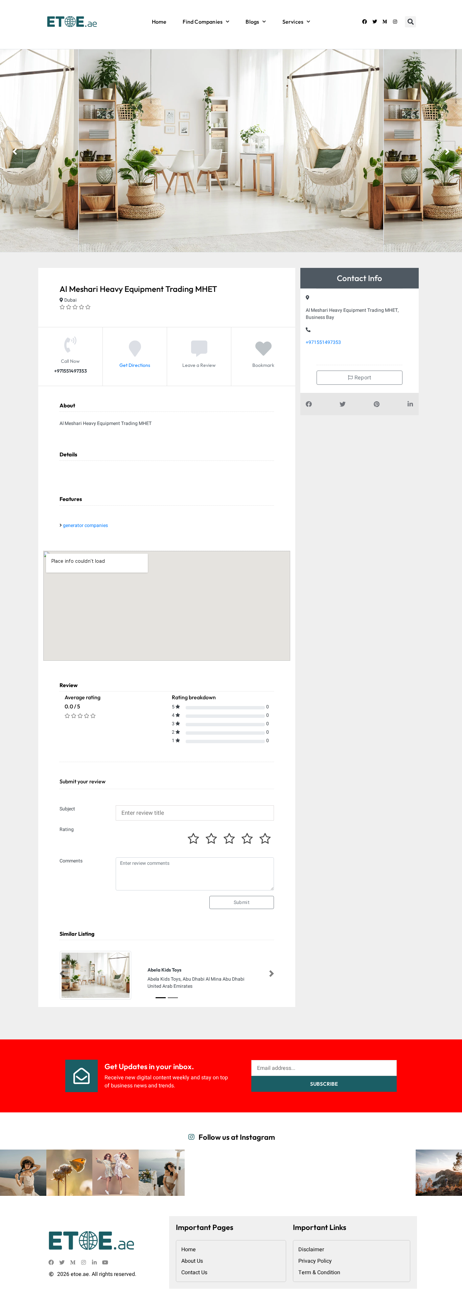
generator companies (85, 525)
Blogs (252, 21)
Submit (242, 902)
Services (293, 21)
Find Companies (203, 21)
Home (159, 21)
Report (362, 378)
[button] (410, 21)
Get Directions (134, 365)
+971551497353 (323, 342)
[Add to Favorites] (263, 354)
